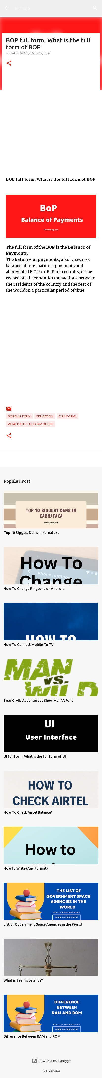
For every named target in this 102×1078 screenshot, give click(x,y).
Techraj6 (22, 8)
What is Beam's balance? (23, 980)
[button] (9, 63)
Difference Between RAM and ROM (32, 1036)
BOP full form (19, 416)
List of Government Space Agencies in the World (43, 924)
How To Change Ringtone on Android (34, 589)
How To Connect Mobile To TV (29, 645)
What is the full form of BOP (30, 424)
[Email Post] (9, 410)
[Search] (95, 8)
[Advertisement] (51, 125)
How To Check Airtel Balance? (28, 812)
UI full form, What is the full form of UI (35, 756)
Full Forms (67, 416)
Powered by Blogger (54, 1061)
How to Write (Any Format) (26, 868)
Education (44, 416)
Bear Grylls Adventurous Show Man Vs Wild (39, 700)
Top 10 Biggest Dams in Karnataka (31, 533)
